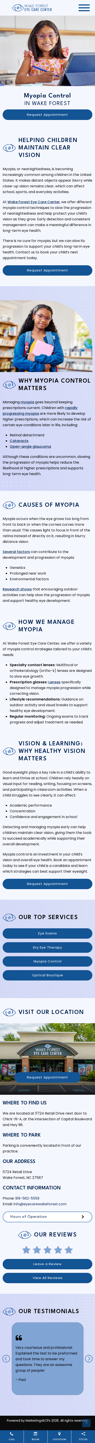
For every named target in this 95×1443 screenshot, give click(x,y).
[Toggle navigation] (84, 8)
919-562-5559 (27, 1198)
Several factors (16, 551)
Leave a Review (47, 1264)
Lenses (54, 682)
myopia (27, 402)
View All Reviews (48, 1277)
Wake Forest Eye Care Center (34, 202)
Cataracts (19, 440)
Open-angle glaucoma (30, 446)
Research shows (17, 589)
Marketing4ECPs (38, 1420)
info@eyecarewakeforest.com (39, 1204)
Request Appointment (47, 114)
